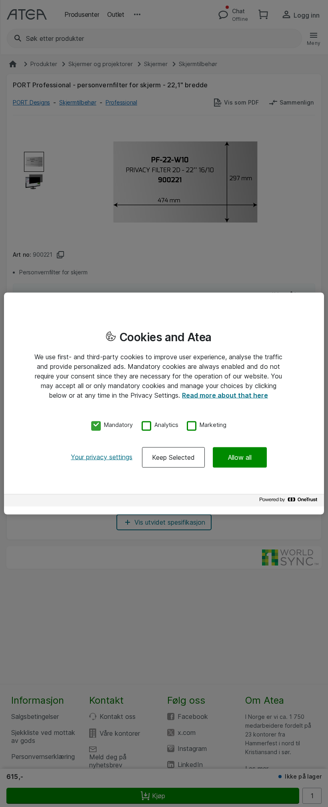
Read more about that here (225, 395)
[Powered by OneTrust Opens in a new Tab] (289, 502)
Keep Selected (173, 457)
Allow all (240, 457)
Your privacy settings (101, 457)
